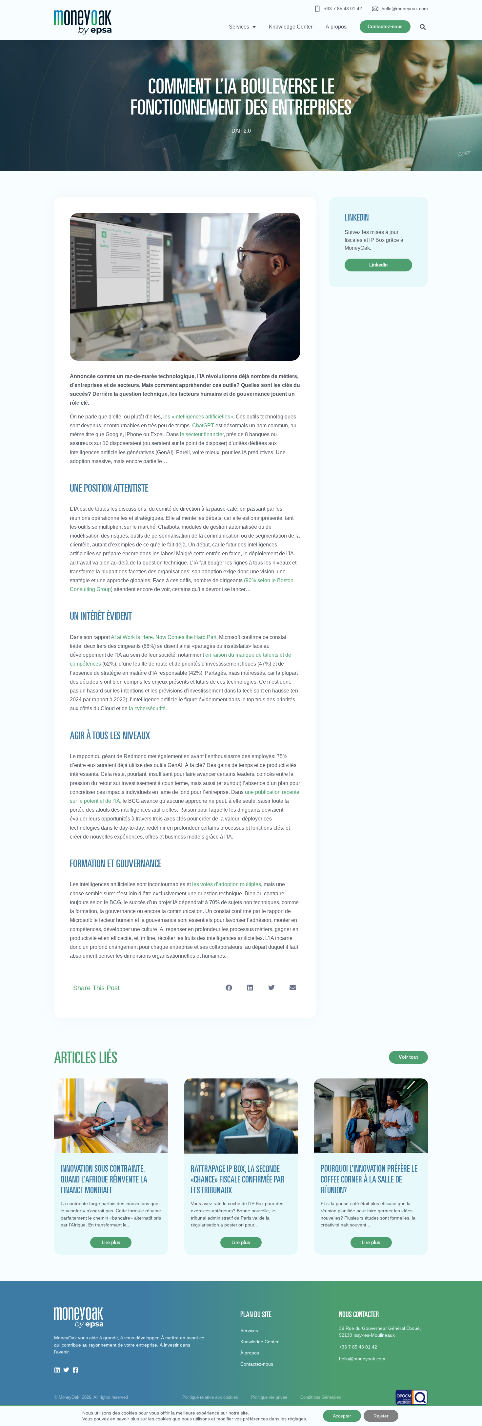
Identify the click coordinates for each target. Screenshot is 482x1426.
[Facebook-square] (75, 1370)
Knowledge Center (290, 27)
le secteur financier (202, 434)
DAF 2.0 (241, 131)
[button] (422, 26)
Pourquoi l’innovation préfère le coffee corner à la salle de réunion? (369, 1179)
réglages (297, 1418)
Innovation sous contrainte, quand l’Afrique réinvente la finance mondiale (104, 1179)
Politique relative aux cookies (210, 1397)
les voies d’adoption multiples (226, 884)
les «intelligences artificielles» (198, 416)
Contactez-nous (256, 1364)
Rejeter (381, 1415)
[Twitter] (66, 1370)
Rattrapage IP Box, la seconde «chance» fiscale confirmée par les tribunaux (237, 1179)
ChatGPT (203, 425)
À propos (336, 27)
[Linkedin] (57, 1370)
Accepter (342, 1415)
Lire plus (111, 1242)
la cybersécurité (147, 708)
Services (239, 27)
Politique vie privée (269, 1397)
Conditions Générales (320, 1397)
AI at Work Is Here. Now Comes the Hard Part (163, 637)
